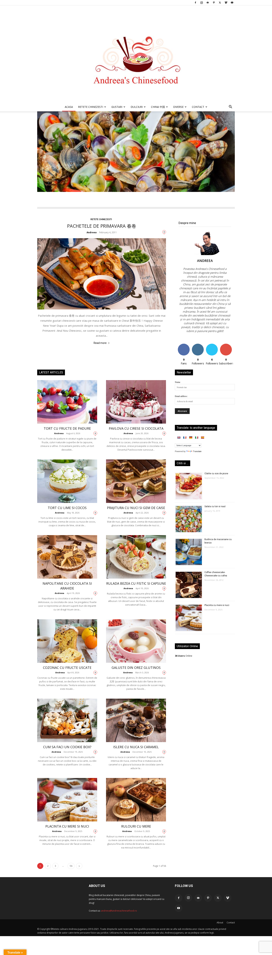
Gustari (116, 107)
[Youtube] (232, 2)
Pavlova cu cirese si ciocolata (136, 428)
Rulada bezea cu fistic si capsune (136, 583)
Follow (198, 345)
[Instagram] (201, 2)
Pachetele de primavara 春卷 (101, 226)
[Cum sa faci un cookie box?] (67, 720)
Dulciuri (137, 107)
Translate (197, 451)
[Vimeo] (226, 2)
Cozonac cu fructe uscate (67, 667)
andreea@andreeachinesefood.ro (119, 910)
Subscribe (226, 345)
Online (183, 655)
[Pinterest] (213, 2)
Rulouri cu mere (136, 826)
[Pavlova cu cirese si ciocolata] (136, 402)
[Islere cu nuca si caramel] (136, 720)
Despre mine (187, 223)
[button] (230, 107)
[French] (184, 437)
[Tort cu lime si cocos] (67, 481)
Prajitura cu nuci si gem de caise (136, 508)
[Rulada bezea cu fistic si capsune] (136, 557)
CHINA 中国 (158, 107)
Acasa (69, 107)
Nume (177, 381)
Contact (231, 922)
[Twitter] (220, 2)
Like (184, 345)
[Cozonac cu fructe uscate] (67, 641)
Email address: (181, 396)
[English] (178, 437)
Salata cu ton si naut (215, 506)
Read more (100, 342)
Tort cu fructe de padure (67, 428)
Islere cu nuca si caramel (136, 747)
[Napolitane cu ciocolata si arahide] (67, 557)
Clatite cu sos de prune (216, 473)
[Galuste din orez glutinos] (136, 641)
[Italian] (196, 437)
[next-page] (79, 866)
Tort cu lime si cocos (67, 508)
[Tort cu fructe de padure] (67, 402)
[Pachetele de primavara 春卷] (101, 273)
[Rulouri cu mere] (136, 799)
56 (71, 866)
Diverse (178, 107)
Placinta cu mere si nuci (67, 826)
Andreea (92, 232)
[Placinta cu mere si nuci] (67, 799)
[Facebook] (195, 2)
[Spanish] (202, 437)
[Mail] (207, 2)
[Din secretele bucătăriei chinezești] (136, 53)
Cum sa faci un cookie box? (67, 747)
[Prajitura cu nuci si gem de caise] (136, 481)
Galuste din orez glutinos (136, 667)
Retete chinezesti (90, 107)
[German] (190, 437)
